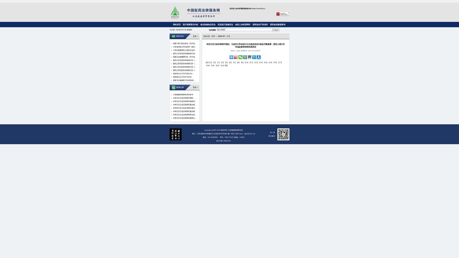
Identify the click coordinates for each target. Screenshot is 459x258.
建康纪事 (221, 36)
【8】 (238, 62)
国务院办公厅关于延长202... (183, 74)
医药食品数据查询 (277, 25)
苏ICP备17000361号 (223, 141)
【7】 (234, 62)
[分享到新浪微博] (236, 57)
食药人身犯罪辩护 (243, 25)
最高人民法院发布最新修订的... (184, 53)
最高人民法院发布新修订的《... (184, 60)
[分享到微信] (240, 57)
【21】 (222, 65)
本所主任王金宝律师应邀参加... (184, 101)
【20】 (217, 65)
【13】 (261, 62)
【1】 (211, 62)
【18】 (208, 65)
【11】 (251, 62)
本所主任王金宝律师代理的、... (184, 98)
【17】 (280, 62)
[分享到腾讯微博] (254, 57)
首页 (213, 36)
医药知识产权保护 (260, 25)
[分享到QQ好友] (249, 57)
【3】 (219, 62)
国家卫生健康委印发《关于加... (184, 57)
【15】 (270, 62)
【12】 (256, 62)
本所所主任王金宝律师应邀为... (184, 108)
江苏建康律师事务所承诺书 (183, 95)
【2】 (215, 62)
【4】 (222, 62)
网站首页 (177, 25)
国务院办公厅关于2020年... (183, 77)
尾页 (226, 65)
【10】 (246, 62)
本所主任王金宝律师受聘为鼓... (184, 115)
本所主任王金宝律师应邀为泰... (184, 105)
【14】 (265, 62)
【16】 (275, 62)
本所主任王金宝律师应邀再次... (184, 118)
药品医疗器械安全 (225, 25)
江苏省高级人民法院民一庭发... (184, 47)
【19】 (212, 65)
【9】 (242, 62)
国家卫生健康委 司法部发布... (184, 80)
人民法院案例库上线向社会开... (184, 50)
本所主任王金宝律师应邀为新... (184, 111)
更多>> (195, 36)
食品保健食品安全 (208, 25)
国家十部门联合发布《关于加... (184, 43)
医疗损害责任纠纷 (190, 25)
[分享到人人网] (259, 57)
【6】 (230, 62)
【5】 (226, 62)
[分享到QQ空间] (245, 57)
